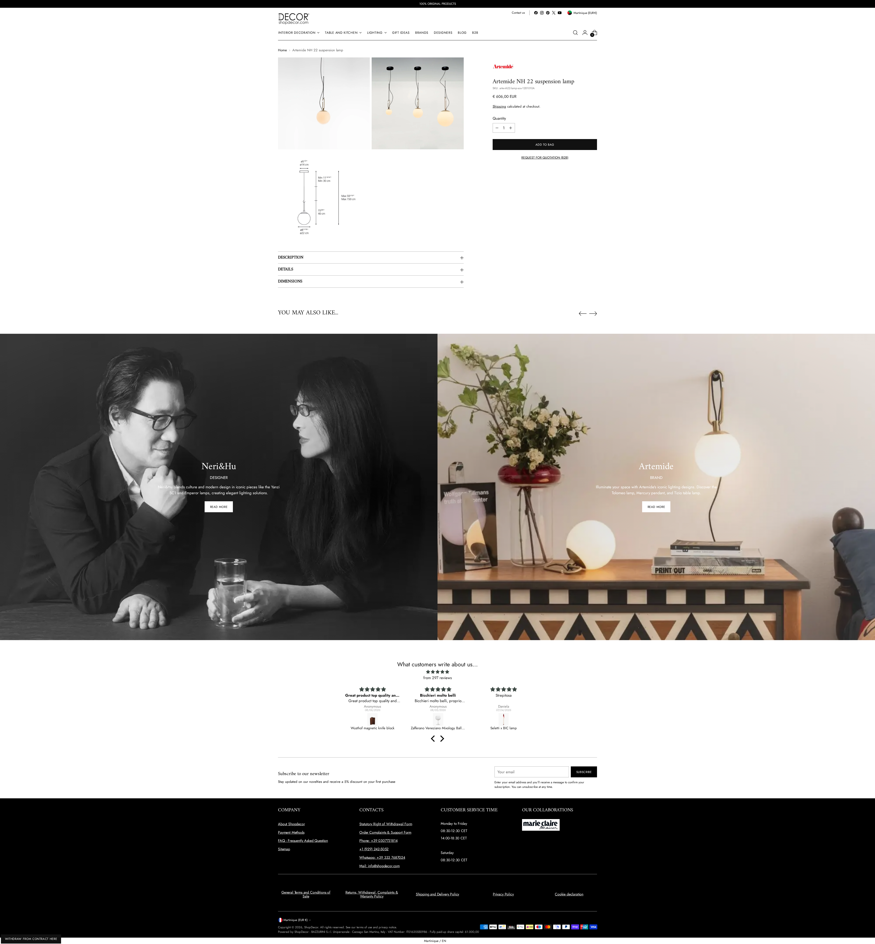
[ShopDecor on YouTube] (560, 13)
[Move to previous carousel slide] (583, 314)
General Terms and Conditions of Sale (305, 894)
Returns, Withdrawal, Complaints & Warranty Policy (371, 894)
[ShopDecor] (294, 18)
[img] (437, 672)
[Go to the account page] (584, 32)
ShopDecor (311, 927)
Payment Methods (291, 832)
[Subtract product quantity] (497, 127)
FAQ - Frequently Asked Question (303, 840)
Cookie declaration (569, 894)
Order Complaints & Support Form (385, 832)
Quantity (499, 118)
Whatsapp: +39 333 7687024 (382, 857)
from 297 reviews (437, 677)
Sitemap (284, 849)
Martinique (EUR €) (295, 920)
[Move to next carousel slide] (593, 313)
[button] (434, 738)
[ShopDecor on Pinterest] (548, 13)
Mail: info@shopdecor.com (379, 866)
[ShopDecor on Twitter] (554, 13)
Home (282, 50)
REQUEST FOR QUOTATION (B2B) (544, 157)
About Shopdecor (291, 824)
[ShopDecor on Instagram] (542, 13)
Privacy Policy (503, 894)
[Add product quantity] (511, 127)
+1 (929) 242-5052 (374, 849)
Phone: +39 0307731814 (378, 840)
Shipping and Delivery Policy (437, 894)
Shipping (499, 106)
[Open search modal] (575, 32)
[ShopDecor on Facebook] (536, 13)
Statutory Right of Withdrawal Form (385, 824)
